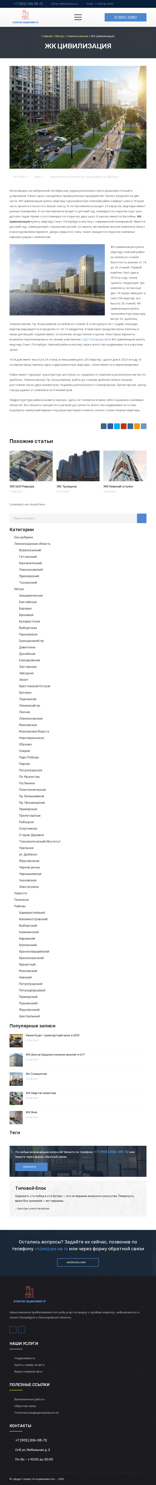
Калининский (29, 932)
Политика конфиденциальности (36, 1412)
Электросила (29, 887)
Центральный (29, 1016)
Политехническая (32, 790)
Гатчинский (28, 557)
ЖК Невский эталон (118, 486)
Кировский (27, 938)
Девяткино (27, 647)
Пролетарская (30, 815)
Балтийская (28, 602)
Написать (29, 1166)
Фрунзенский (29, 1010)
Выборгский (28, 925)
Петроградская (30, 770)
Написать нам (76, 1262)
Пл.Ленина (27, 783)
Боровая (25, 608)
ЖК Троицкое (67, 486)
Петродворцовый (32, 990)
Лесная (24, 712)
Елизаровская (29, 660)
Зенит (23, 679)
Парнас (24, 764)
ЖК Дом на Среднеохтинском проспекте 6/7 (55, 1054)
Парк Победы (29, 757)
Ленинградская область (32, 544)
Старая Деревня (31, 835)
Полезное (21, 900)
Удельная (26, 848)
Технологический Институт (40, 841)
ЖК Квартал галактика (41, 1093)
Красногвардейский (34, 951)
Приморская (28, 809)
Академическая (31, 595)
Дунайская (27, 654)
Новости (20, 893)
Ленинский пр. (30, 705)
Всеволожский (30, 550)
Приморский (28, 997)
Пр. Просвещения (32, 802)
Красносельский (31, 958)
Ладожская (27, 699)
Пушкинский (28, 1003)
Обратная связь (25, 1406)
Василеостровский (33, 919)
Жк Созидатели (36, 1074)
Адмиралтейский (32, 912)
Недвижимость (24, 1358)
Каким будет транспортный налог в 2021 (52, 1035)
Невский (75, 176)
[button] (141, 518)
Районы (20, 906)
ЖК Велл (31, 1112)
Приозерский (29, 576)
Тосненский (28, 582)
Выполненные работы (29, 1399)
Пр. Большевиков (92, 176)
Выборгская (28, 628)
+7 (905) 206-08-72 (28, 3)
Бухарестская (29, 621)
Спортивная (28, 828)
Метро (19, 589)
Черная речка (29, 867)
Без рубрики (23, 537)
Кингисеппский (30, 563)
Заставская (28, 667)
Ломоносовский (31, 569)
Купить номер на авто (29, 1365)
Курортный (27, 964)
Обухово (25, 744)
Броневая (26, 615)
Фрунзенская (29, 861)
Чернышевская (30, 874)
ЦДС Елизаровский (95, 339)
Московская (28, 725)
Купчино (25, 692)
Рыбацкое (26, 822)
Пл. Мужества (29, 777)
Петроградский (30, 984)
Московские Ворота (34, 731)
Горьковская (28, 634)
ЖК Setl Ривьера (22, 486)
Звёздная (26, 673)
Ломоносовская (59, 176)
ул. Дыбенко (111, 176)
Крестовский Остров (34, 686)
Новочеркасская (31, 738)
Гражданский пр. (31, 641)
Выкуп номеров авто (28, 1371)
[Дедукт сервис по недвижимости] (25, 17)
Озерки (24, 751)
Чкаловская (28, 880)
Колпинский (28, 945)
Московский (28, 971)
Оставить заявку (125, 17)
